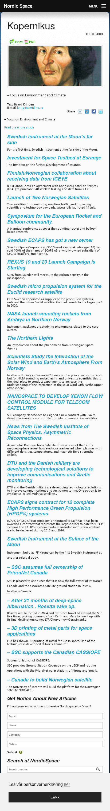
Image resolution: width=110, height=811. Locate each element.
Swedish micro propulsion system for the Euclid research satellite (54, 289)
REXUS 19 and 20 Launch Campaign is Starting (51, 264)
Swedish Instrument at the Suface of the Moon (53, 541)
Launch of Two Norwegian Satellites (48, 197)
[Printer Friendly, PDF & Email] (22, 41)
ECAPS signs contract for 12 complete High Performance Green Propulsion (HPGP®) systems (51, 508)
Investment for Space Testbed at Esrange (54, 157)
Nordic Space (18, 6)
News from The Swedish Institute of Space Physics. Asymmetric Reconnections (47, 432)
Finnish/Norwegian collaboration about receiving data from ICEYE (51, 175)
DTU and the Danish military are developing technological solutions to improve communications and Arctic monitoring (50, 471)
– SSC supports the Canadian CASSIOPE (53, 652)
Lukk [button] (55, 797)
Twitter (101, 111)
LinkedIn (87, 111)
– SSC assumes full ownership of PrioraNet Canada (45, 569)
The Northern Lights (30, 337)
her (67, 784)
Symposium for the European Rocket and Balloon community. (54, 218)
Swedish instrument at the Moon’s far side (50, 139)
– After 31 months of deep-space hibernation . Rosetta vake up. (44, 603)
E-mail (80, 111)
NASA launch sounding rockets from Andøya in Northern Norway (49, 316)
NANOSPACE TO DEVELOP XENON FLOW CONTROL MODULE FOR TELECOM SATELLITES (55, 402)
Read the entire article (19, 127)
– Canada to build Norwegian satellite (49, 679)
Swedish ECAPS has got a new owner (50, 240)
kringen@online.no (30, 107)
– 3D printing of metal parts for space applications (49, 630)
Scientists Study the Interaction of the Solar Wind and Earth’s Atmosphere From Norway (54, 362)
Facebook (94, 111)
